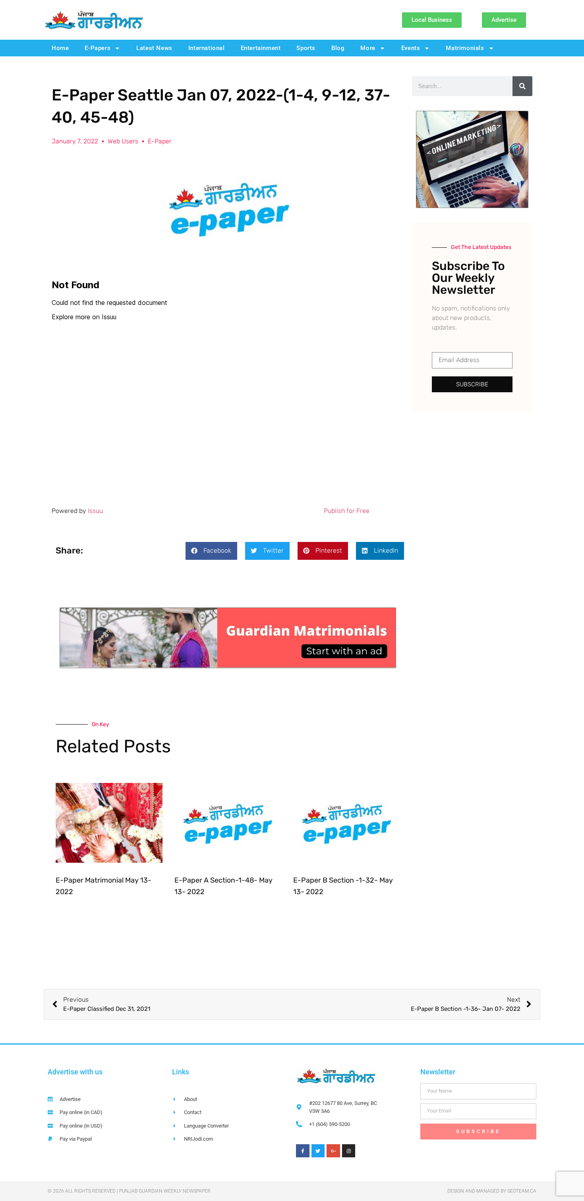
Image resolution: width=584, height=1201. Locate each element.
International (206, 48)
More (367, 48)
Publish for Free (346, 511)
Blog (337, 48)
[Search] (522, 86)
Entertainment (261, 48)
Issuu (95, 511)
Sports (305, 48)
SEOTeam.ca (521, 1191)
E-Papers (97, 48)
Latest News (154, 48)
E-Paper (160, 141)
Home (60, 48)
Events (410, 48)
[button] (211, 551)
